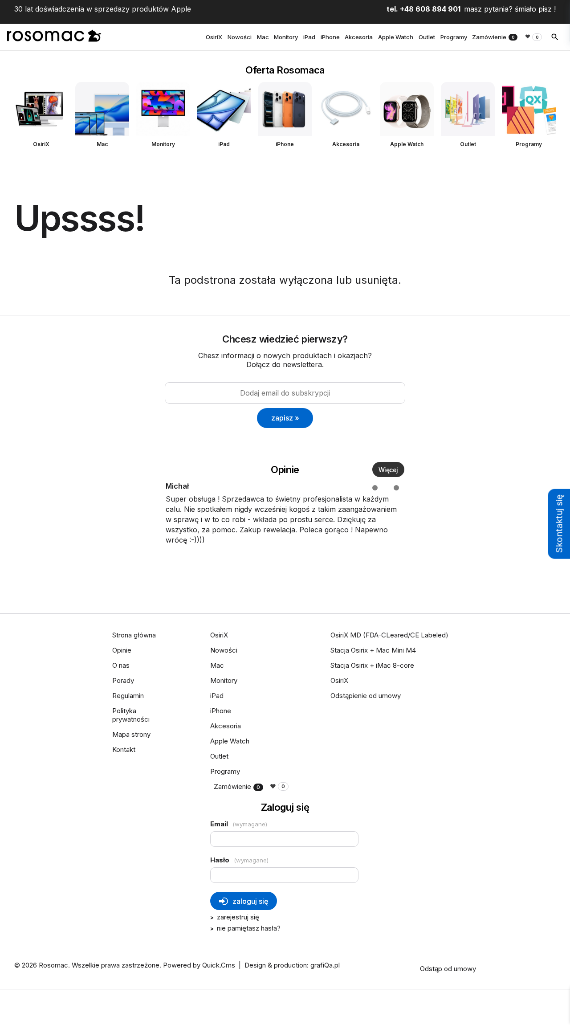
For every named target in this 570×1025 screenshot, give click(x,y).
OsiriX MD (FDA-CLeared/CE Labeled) (389, 635)
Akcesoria (345, 144)
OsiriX (41, 144)
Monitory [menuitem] (286, 37)
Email (238, 824)
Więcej (388, 470)
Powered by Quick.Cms (199, 965)
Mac (102, 144)
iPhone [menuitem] (330, 37)
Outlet (468, 144)
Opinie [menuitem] (121, 650)
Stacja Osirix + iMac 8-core (372, 665)
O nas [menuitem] (121, 665)
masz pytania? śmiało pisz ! (510, 8)
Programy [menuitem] (453, 37)
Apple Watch (406, 144)
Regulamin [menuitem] (128, 695)
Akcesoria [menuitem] (359, 37)
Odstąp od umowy (448, 968)
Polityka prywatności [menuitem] (131, 714)
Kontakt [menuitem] (123, 749)
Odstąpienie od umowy (365, 695)
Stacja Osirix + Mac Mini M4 (373, 650)
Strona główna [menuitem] (134, 635)
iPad (224, 144)
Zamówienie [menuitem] (493, 37)
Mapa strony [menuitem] (131, 734)
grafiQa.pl (325, 965)
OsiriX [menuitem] (214, 37)
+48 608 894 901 (430, 8)
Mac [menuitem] (263, 37)
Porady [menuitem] (123, 680)
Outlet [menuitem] (427, 37)
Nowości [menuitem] (240, 37)
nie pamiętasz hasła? (249, 928)
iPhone (285, 144)
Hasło (239, 860)
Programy (529, 144)
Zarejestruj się (238, 917)
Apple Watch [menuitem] (395, 37)
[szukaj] (555, 37)
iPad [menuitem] (309, 37)
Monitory (163, 144)
